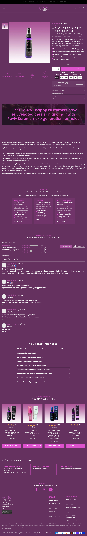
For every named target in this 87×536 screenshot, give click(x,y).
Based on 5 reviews (9, 248)
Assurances (54, 506)
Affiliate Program (37, 533)
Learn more (79, 84)
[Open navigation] (4, 8)
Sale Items (53, 500)
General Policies (48, 533)
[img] (11, 264)
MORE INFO (18, 221)
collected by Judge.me (10, 250)
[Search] (80, 8)
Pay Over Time (72, 520)
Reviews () (6, 259)
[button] (26, 245)
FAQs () (15, 259)
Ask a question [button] (79, 246)
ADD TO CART (73, 69)
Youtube (51, 491)
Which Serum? (55, 503)
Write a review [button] (66, 246)
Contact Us (71, 499)
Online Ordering (73, 507)
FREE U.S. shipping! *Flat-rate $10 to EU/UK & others (43, 2)
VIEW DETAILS (11, 446)
